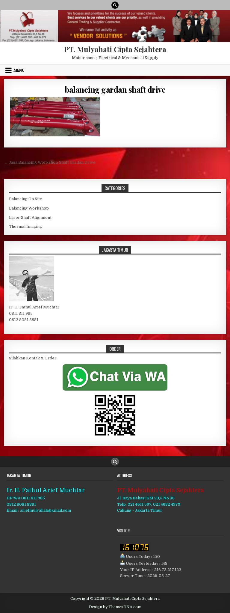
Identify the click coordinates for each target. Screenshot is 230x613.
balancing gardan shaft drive (115, 89)
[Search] (115, 5)
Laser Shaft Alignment (30, 217)
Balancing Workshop (29, 208)
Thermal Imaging (25, 226)
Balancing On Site (25, 199)
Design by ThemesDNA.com (115, 607)
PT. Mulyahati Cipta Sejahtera (115, 49)
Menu (19, 70)
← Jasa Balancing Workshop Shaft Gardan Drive (50, 162)
